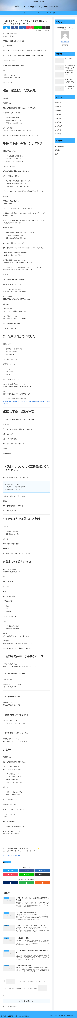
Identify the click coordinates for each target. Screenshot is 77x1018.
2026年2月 (58, 118)
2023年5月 (58, 134)
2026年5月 (58, 106)
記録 (56, 154)
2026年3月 (58, 114)
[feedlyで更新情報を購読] (26, 882)
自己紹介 (57, 150)
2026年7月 (58, 102)
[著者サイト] (10, 882)
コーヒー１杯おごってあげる (11, 855)
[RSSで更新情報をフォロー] (42, 882)
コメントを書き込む (26, 1001)
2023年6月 (58, 130)
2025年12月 (58, 126)
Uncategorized (7, 862)
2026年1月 (58, 122)
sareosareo (65, 42)
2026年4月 (58, 110)
